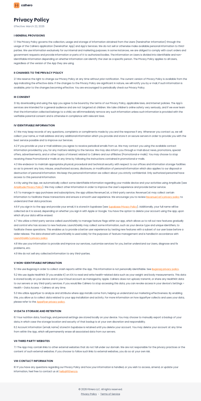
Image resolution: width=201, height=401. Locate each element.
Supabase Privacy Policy (123, 206)
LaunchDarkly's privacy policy (31, 238)
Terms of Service (110, 394)
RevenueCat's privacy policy (163, 197)
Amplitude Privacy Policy (28, 187)
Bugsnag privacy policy (165, 269)
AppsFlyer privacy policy (51, 301)
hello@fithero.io (68, 371)
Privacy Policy (89, 394)
